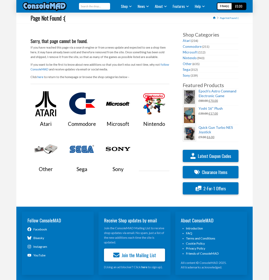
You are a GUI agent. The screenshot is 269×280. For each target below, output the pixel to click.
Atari (186, 41)
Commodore (192, 46)
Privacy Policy (195, 248)
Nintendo (190, 58)
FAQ (189, 233)
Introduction (194, 228)
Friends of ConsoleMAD (202, 253)
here (40, 77)
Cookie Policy (195, 243)
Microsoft (190, 52)
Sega (186, 69)
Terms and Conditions (200, 238)
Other (187, 64)
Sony (186, 75)
